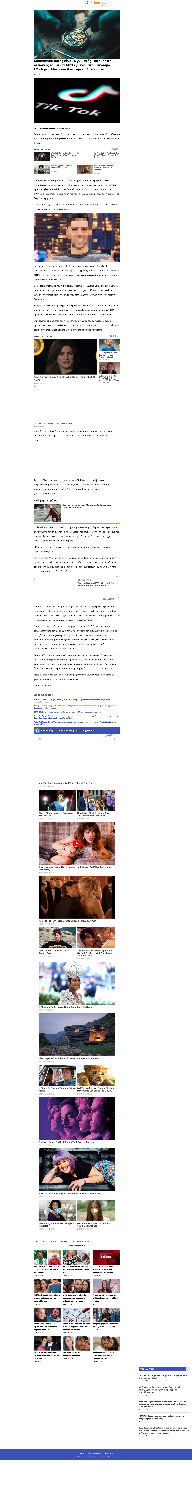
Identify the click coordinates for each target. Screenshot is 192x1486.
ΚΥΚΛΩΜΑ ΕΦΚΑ (83, 1241)
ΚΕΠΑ (73, 1241)
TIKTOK (37, 1241)
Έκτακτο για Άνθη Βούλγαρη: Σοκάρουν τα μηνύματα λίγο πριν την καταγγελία (47, 1355)
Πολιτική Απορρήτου (94, 1453)
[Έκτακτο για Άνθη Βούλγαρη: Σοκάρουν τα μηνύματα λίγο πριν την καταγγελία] (47, 1343)
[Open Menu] (35, 3)
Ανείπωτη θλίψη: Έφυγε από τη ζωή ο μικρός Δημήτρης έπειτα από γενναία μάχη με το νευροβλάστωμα (72, 700)
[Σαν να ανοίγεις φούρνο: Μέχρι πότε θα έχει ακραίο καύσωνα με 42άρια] (47, 513)
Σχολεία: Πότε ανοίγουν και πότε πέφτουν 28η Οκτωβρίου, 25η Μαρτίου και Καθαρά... (76, 1327)
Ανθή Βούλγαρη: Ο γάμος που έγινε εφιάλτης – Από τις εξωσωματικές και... (104, 1355)
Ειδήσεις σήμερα (43, 694)
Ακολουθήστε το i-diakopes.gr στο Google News (68, 730)
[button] (76, 34)
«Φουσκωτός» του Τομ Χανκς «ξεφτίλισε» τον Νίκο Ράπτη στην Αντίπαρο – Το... (45, 1327)
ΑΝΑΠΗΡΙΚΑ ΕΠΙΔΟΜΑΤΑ (59, 1241)
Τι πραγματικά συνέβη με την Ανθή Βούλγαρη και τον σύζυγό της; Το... (105, 1298)
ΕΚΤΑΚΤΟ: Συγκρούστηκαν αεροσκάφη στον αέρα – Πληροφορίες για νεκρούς (67, 712)
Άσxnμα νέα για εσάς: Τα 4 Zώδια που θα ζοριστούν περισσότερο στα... (76, 1269)
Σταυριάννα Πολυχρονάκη (44, 128)
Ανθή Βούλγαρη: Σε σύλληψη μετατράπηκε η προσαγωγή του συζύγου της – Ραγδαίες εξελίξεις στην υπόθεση (75, 723)
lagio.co (113, 1457)
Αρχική (81, 1453)
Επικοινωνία (109, 1453)
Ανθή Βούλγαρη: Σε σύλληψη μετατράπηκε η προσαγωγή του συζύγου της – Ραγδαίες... (75, 1298)
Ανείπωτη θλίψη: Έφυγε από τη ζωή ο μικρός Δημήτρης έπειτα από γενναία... (46, 1269)
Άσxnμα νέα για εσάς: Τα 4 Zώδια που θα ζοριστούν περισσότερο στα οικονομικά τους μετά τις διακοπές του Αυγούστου (75, 707)
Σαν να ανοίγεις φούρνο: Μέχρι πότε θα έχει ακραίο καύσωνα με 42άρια (87, 506)
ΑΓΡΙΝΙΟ (45, 1241)
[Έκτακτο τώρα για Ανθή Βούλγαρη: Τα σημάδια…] (76, 1343)
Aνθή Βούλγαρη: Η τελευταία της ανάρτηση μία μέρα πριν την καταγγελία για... (47, 1298)
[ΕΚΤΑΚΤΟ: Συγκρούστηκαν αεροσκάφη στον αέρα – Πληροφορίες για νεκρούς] (106, 1257)
